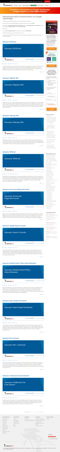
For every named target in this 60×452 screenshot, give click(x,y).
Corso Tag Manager (26, 5)
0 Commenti (15, 63)
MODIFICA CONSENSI (9, 449)
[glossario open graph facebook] (23, 311)
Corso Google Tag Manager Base (30, 420)
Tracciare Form (49, 197)
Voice (54, 204)
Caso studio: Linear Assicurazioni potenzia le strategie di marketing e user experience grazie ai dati (51, 127)
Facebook (54, 164)
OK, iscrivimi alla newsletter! (51, 109)
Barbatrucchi (48, 155)
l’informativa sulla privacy (52, 104)
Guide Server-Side (16, 423)
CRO (47, 160)
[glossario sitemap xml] (23, 126)
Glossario (11, 63)
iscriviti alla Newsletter (54, 438)
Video (50, 202)
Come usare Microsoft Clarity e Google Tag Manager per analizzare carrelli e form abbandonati (51, 147)
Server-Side (51, 188)
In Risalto (23, 448)
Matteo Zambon (5, 63)
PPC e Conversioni (49, 178)
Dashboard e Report (53, 160)
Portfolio (4, 430)
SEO (47, 188)
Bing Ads (53, 155)
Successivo (41, 412)
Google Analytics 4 (49, 173)
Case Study (48, 157)
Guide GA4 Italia (16, 421)
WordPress (48, 208)
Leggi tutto (42, 109)
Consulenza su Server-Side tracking (39, 424)
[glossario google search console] (23, 236)
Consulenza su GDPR (38, 425)
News (14, 424)
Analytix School (40, 5)
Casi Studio (4, 424)
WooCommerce (49, 206)
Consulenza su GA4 (38, 421)
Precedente (27, 412)
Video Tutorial (49, 204)
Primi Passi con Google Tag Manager (51, 181)
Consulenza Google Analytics (40, 420)
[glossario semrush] (23, 162)
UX (47, 202)
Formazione (4, 421)
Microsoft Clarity (49, 176)
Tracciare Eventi (49, 195)
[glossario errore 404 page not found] (23, 200)
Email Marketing (49, 164)
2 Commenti (15, 322)
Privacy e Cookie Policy (50, 183)
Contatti (46, 5)
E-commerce (49, 162)
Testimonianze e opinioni (6, 431)
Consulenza (33, 5)
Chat (52, 157)
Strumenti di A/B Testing (50, 190)
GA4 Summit (48, 166)
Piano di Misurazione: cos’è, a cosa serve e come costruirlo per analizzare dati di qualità (51, 141)
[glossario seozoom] (23, 52)
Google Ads (48, 169)
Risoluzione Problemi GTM (51, 186)
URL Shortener (49, 199)
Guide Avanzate (16, 420)
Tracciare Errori (49, 193)
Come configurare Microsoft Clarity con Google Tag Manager (51, 223)
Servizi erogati (5, 420)
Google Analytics (49, 171)
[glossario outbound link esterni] (23, 386)
